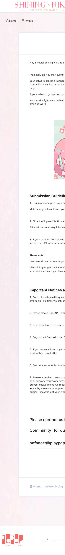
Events (28, 20)
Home (12, 20)
